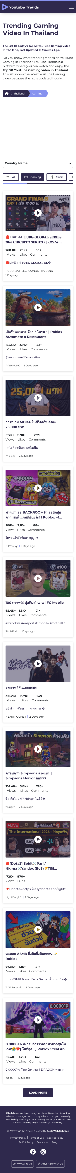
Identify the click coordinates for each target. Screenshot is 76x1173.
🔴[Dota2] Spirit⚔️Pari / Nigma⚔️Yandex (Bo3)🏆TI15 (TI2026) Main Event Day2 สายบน (33, 866)
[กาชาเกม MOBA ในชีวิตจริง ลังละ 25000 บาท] (38, 398)
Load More (38, 1092)
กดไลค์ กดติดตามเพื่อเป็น (22, 447)
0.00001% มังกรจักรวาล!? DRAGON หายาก (35, 1069)
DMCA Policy (26, 1142)
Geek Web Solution (58, 1131)
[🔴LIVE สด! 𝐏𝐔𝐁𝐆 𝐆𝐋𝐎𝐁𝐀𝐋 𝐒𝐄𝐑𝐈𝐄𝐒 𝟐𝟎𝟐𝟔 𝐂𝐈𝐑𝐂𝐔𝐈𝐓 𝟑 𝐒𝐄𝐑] (38, 213)
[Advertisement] (38, 126)
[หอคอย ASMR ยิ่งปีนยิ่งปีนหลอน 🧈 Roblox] (38, 929)
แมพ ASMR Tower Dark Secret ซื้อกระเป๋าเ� (36, 979)
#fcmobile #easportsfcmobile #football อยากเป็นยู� (37, 623)
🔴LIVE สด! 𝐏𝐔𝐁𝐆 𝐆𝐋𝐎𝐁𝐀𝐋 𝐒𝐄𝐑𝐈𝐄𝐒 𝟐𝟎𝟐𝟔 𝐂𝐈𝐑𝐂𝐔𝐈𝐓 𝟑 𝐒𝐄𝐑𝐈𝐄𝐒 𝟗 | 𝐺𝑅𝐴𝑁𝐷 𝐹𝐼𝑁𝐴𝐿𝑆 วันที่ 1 (33, 240)
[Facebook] (33, 1152)
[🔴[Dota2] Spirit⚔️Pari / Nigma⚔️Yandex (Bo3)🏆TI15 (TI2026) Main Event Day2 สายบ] (38, 839)
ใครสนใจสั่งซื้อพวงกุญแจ (22, 538)
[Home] (7, 93)
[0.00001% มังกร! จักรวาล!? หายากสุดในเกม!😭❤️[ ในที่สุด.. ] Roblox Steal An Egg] (38, 1020)
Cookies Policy (55, 1137)
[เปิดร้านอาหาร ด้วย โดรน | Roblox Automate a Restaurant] (38, 307)
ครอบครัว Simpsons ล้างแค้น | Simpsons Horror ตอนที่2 (29, 775)
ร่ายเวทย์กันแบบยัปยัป (21, 688)
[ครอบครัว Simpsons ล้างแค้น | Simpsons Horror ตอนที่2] (38, 749)
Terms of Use (36, 1137)
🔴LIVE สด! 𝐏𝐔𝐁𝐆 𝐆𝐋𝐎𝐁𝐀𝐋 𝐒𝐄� (28, 262)
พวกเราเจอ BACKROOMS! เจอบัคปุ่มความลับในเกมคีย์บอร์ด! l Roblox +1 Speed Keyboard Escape (33, 515)
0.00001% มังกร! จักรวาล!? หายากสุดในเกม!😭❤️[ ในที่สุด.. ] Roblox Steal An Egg (36, 1047)
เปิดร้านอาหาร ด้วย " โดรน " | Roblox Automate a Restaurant (34, 334)
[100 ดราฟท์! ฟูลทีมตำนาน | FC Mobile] (38, 578)
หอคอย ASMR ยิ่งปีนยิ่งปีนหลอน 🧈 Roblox (31, 956)
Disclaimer (43, 1142)
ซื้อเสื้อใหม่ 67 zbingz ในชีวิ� (25, 799)
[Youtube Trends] (20, 7)
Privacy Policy (18, 1137)
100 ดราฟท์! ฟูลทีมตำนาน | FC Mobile (35, 603)
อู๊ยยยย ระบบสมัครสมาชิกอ (23, 357)
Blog (54, 1142)
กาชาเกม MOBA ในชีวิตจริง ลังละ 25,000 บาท (31, 424)
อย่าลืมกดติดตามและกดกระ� (25, 708)
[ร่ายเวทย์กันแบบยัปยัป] (38, 664)
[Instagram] (43, 1152)
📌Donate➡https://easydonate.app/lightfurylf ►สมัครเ (37, 889)
